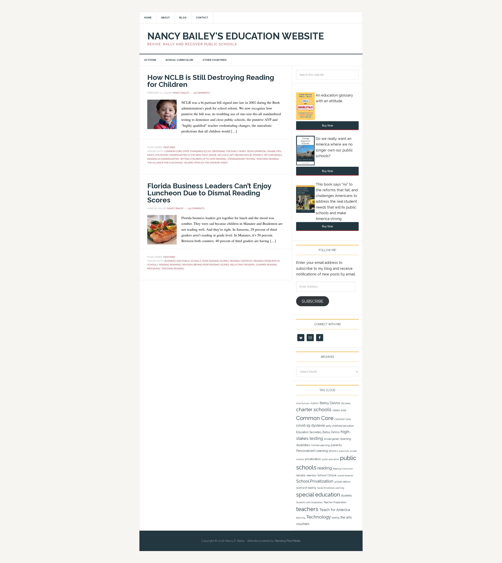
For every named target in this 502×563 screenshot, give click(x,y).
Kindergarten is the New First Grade (192, 155)
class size (339, 410)
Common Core (315, 418)
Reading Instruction (343, 468)
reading (324, 468)
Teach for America (334, 510)
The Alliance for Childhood (165, 162)
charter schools (313, 409)
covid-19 (303, 425)
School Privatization (314, 481)
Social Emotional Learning (330, 487)
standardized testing (241, 159)
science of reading (306, 487)
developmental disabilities (264, 151)
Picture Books (273, 155)
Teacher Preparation (335, 502)
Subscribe (312, 301)
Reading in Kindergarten (163, 159)
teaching (300, 518)
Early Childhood (157, 155)
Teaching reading (267, 159)
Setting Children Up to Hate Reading (203, 159)
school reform (342, 481)
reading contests (241, 261)
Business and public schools (183, 261)
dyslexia (318, 425)
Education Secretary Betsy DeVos (318, 432)
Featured (169, 147)
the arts (346, 517)
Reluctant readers (242, 264)
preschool (344, 451)
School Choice (326, 475)
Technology (318, 516)
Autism (314, 403)
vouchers (302, 524)
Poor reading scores (215, 261)
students (346, 495)
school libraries (345, 475)
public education (330, 459)
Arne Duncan (302, 403)
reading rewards (170, 264)
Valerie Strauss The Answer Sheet (206, 162)
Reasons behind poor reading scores (205, 264)
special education (318, 494)
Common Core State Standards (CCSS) (188, 151)
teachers (307, 509)
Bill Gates (346, 403)
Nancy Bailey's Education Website (235, 36)
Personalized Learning (312, 451)
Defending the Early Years (229, 151)
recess (301, 475)
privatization (313, 459)
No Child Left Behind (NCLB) (235, 155)
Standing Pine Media (287, 540)
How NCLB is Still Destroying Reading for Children (210, 80)
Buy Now (327, 125)
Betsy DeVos (330, 403)
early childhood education (340, 426)
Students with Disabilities (309, 502)
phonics (258, 155)
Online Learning (320, 445)
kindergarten (331, 438)
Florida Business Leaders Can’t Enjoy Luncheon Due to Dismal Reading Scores (209, 193)
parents (336, 445)
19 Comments (202, 92)
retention (311, 475)
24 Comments (196, 208)
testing (335, 517)
